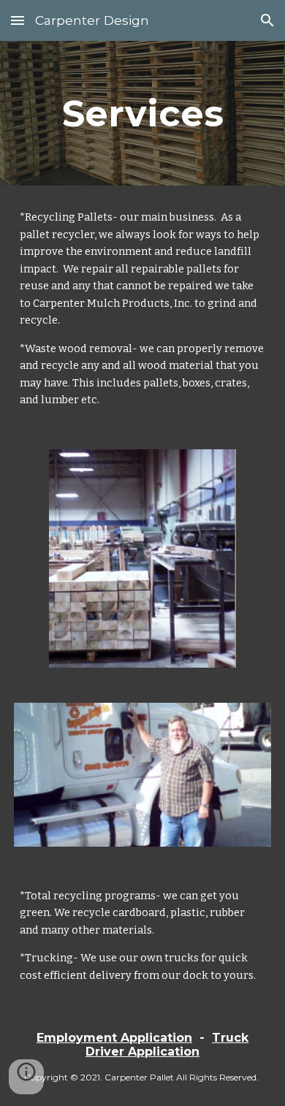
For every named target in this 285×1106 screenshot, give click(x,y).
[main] (142, 113)
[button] (17, 20)
